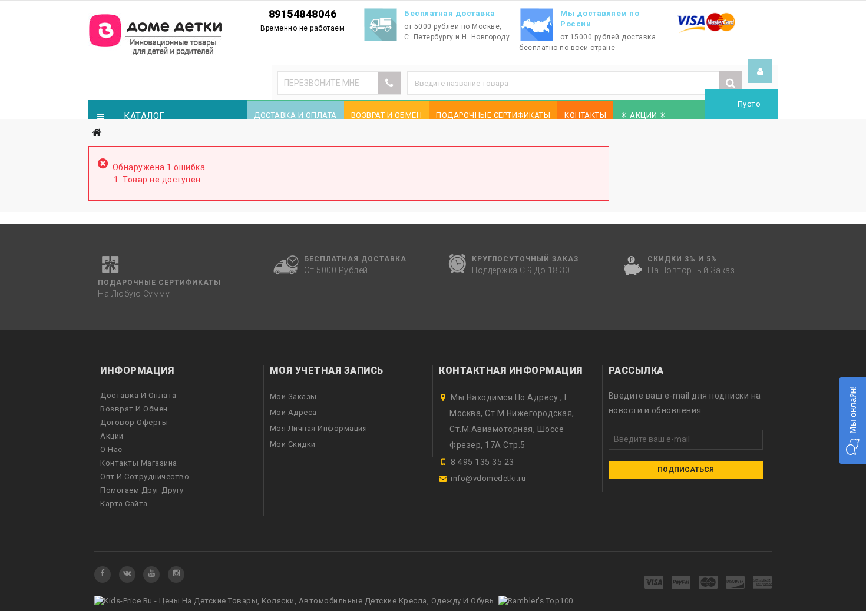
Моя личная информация (319, 428)
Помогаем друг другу (142, 490)
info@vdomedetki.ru (488, 478)
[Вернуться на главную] (96, 132)
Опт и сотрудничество (144, 476)
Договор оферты (134, 422)
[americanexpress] (762, 583)
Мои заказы (293, 396)
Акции (112, 435)
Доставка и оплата (295, 115)
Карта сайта (124, 503)
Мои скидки (293, 444)
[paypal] (681, 583)
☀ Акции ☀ (643, 115)
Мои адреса (293, 412)
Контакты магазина (138, 463)
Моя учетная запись (327, 370)
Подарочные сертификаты (493, 115)
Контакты (585, 115)
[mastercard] (708, 583)
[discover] (735, 583)
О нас (111, 449)
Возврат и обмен (386, 115)
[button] (852, 420)
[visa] (654, 583)
